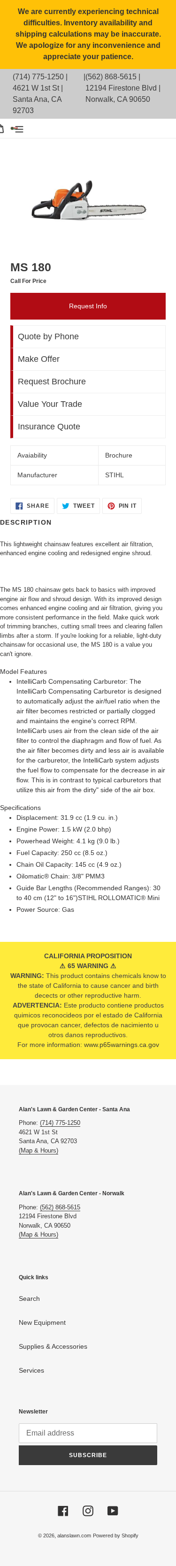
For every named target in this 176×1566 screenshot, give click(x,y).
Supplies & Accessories (53, 1346)
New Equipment (42, 1322)
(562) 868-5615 (111, 77)
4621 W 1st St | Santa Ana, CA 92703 (38, 99)
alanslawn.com (74, 1535)
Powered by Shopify (115, 1535)
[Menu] (19, 128)
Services (31, 1370)
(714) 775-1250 (38, 77)
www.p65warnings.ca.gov (121, 1044)
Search (29, 1298)
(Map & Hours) (38, 1150)
